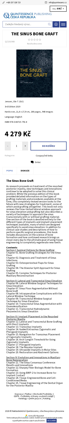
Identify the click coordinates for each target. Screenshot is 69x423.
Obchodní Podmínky (42, 394)
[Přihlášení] (56, 24)
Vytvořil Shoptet (36, 416)
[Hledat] (49, 24)
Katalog (47, 398)
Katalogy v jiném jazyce (30, 398)
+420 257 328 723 (13, 2)
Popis (9, 170)
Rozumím (51, 420)
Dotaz (38, 162)
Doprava (19, 394)
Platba (28, 394)
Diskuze (25, 170)
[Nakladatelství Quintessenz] (34, 16)
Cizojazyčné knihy (44, 155)
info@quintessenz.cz (58, 2)
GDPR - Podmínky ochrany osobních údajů (33, 396)
